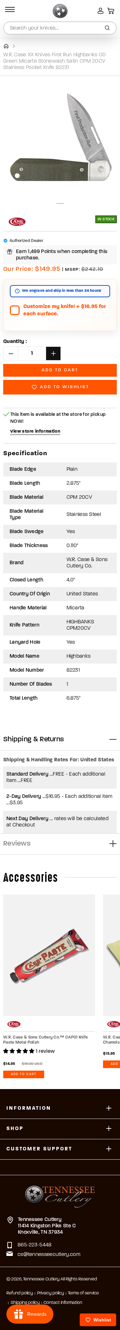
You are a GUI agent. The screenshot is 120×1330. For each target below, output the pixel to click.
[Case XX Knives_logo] (17, 222)
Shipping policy (25, 1302)
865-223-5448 (35, 1245)
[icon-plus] (109, 1108)
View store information (35, 431)
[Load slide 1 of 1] (60, 203)
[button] (9, 11)
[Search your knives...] (107, 28)
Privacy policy (50, 1293)
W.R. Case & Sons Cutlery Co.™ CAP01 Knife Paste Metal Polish (45, 1040)
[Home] (6, 46)
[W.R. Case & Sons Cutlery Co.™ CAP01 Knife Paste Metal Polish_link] (49, 955)
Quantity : (15, 341)
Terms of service (83, 1293)
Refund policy (19, 1293)
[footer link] (60, 1192)
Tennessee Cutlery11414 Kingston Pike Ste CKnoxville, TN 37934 (47, 1226)
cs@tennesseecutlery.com (49, 1254)
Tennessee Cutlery (41, 1279)
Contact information (63, 1302)
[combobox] (60, 28)
